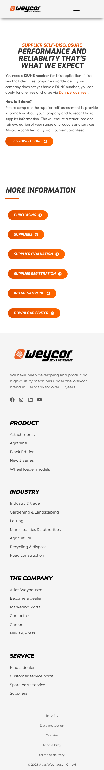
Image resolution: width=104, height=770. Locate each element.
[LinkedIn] (30, 399)
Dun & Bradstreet (73, 92)
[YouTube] (39, 399)
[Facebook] (12, 399)
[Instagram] (21, 399)
